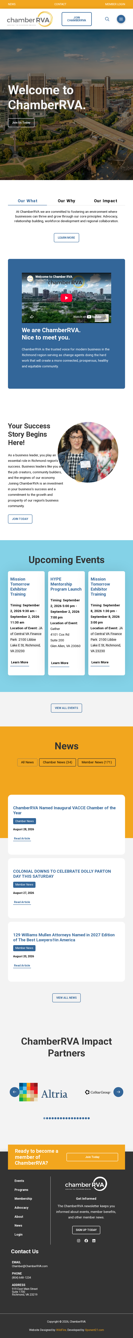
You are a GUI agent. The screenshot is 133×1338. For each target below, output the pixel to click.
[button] (107, 19)
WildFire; (61, 1330)
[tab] (27, 201)
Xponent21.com (94, 1330)
